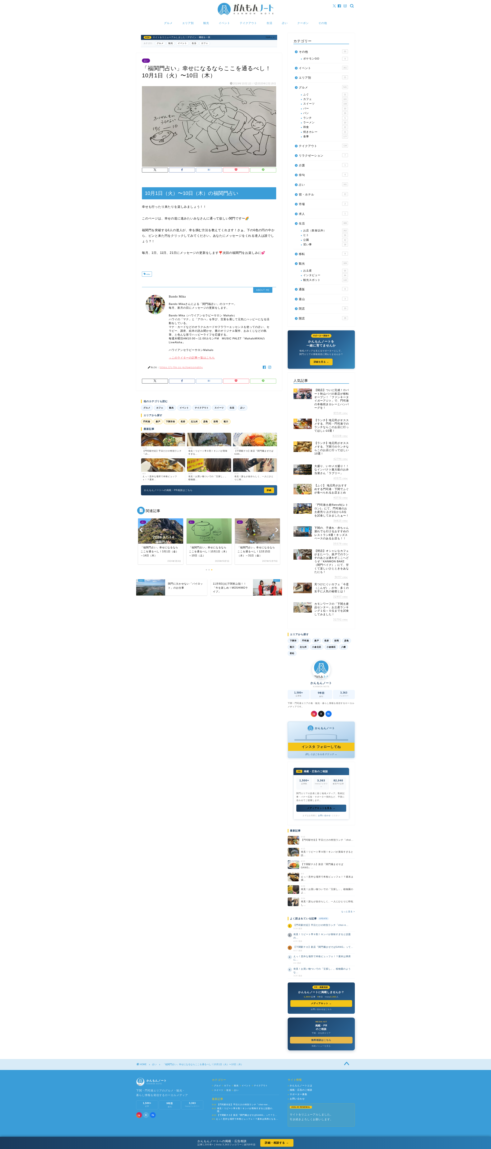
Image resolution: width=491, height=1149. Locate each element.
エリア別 (188, 23)
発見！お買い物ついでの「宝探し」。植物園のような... (322, 970)
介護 (322, 165)
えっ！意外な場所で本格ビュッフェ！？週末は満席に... (322, 958)
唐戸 (158, 421)
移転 (322, 254)
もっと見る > (348, 911)
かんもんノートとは (300, 1085)
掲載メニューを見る (321, 1046)
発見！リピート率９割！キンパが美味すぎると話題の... (322, 936)
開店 (322, 318)
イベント (224, 23)
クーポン (303, 23)
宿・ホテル (322, 194)
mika (148, 274)
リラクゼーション (322, 155)
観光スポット (325, 280)
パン (324, 113)
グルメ (168, 23)
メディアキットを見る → (321, 808)
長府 (183, 421)
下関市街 (170, 421)
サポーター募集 (297, 1094)
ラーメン (324, 122)
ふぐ (324, 94)
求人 (322, 213)
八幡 (343, 647)
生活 (269, 23)
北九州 (194, 421)
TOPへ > (270, 37)
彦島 (205, 421)
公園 (324, 239)
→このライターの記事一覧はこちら (192, 357)
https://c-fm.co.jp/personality (181, 367)
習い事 (324, 244)
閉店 (322, 308)
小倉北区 (316, 647)
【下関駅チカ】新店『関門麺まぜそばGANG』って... (323, 947)
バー (324, 108)
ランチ (324, 117)
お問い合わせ (324, 815)
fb (328, 714)
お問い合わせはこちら (321, 1009)
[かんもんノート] (245, 14)
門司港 (146, 421)
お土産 (324, 270)
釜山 (322, 299)
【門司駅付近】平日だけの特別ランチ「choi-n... (320, 925)
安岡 (215, 421)
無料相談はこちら (321, 1040)
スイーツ (219, 408)
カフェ (204, 43)
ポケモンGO (324, 58)
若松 (292, 653)
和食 (324, 127)
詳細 (269, 490)
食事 (325, 136)
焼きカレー (324, 131)
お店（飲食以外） (325, 230)
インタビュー (324, 275)
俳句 (322, 175)
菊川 (226, 421)
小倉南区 (331, 647)
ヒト (324, 235)
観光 (206, 23)
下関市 (293, 640)
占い (285, 23)
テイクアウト (248, 23)
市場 (322, 204)
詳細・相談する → (277, 1142)
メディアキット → (321, 1003)
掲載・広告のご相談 (300, 1090)
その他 (322, 23)
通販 (322, 289)
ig (314, 714)
